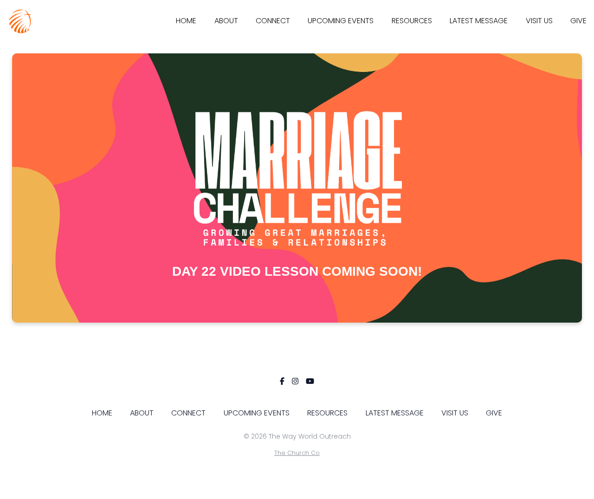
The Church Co (297, 453)
